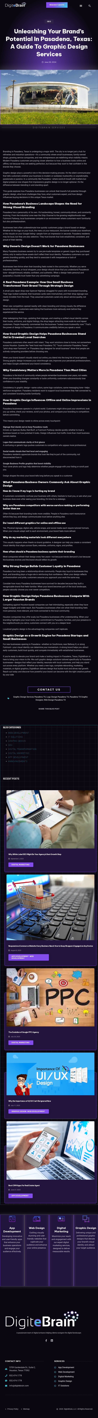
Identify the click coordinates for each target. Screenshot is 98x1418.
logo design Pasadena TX (57, 697)
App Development (18, 757)
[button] (89, 6)
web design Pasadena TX (55, 700)
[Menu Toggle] (81, 5)
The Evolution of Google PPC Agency (23, 1032)
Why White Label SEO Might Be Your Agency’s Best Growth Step (34, 854)
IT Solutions (15, 737)
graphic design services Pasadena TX (29, 697)
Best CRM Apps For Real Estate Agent (24, 1185)
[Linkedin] (52, 1340)
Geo (49, 21)
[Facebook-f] (46, 1340)
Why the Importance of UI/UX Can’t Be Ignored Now (29, 1101)
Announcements (17, 761)
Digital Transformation (22, 749)
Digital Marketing (18, 753)
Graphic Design (17, 741)
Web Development (18, 733)
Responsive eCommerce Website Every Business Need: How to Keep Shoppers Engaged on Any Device (50, 946)
